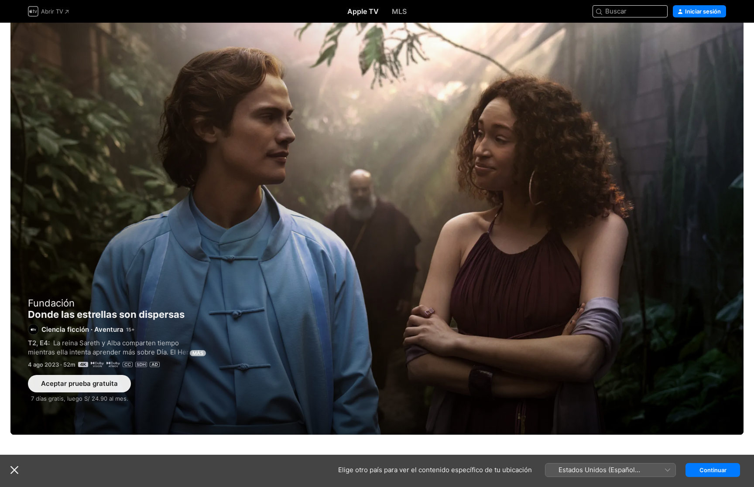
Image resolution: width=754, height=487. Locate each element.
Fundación (51, 303)
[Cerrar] (14, 470)
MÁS (197, 353)
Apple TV (363, 11)
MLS (399, 11)
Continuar (713, 470)
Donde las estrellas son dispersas (377, 229)
